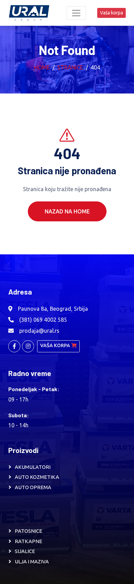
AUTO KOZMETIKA (37, 477)
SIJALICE (25, 551)
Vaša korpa (111, 12)
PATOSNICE (28, 531)
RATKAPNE (28, 541)
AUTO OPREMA (33, 487)
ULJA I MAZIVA (32, 561)
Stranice (70, 67)
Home (42, 67)
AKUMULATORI (33, 467)
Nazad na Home (67, 211)
